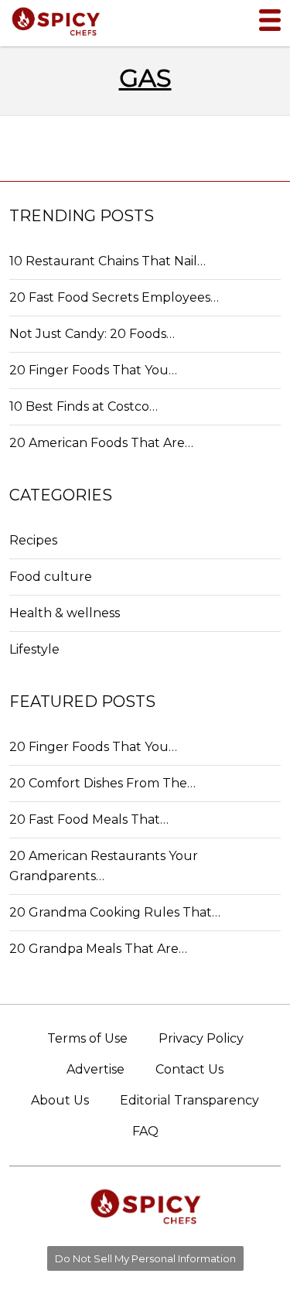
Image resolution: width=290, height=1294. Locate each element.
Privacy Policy (201, 1038)
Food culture (50, 576)
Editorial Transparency (189, 1100)
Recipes (33, 540)
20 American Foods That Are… (101, 442)
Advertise (96, 1069)
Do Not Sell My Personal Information (145, 1258)
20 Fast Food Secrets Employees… (114, 297)
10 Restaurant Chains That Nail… (107, 261)
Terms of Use (87, 1038)
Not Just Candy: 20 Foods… (92, 333)
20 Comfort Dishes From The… (102, 783)
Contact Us (189, 1069)
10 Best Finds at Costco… (83, 406)
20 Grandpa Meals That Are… (98, 948)
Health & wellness (64, 613)
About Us (60, 1100)
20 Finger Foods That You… (93, 370)
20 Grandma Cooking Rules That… (114, 912)
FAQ (145, 1131)
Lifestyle (34, 649)
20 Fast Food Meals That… (89, 819)
